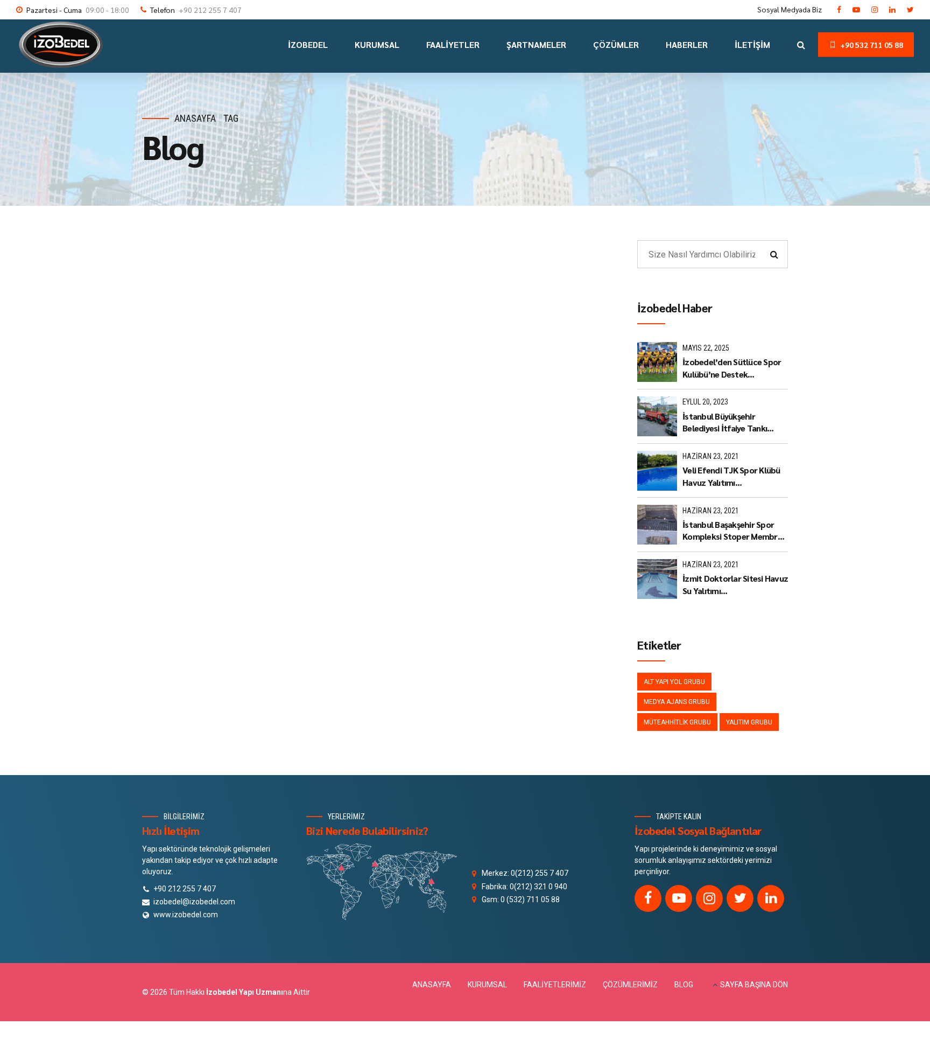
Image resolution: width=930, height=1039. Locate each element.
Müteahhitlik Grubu (677, 722)
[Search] (801, 44)
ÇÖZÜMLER (616, 44)
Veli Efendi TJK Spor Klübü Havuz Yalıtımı (731, 475)
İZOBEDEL (308, 44)
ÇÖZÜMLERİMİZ (630, 984)
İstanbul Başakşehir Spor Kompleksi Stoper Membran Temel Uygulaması (734, 531)
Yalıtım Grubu (749, 722)
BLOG (683, 984)
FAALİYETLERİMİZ (555, 984)
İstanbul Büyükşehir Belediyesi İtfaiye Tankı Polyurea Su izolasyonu (724, 422)
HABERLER (687, 44)
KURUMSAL (377, 44)
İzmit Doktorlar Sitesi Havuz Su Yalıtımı (735, 584)
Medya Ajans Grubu (677, 702)
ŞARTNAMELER (536, 44)
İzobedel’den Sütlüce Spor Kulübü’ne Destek (731, 367)
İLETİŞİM (752, 44)
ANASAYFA (431, 984)
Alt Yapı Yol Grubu (674, 682)
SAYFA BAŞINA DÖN (754, 984)
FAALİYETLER (453, 44)
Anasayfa (195, 118)
